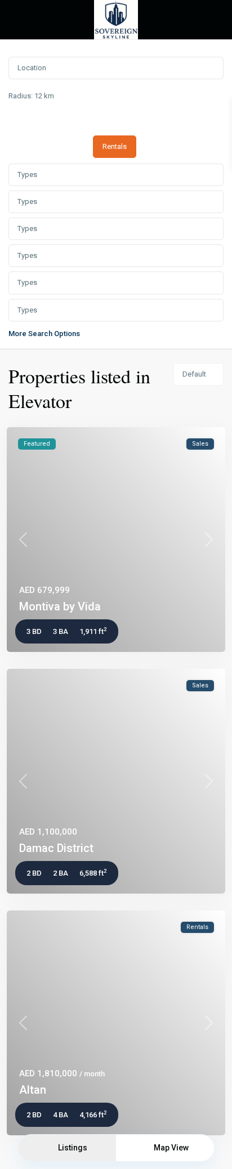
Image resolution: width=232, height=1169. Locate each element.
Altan (32, 1089)
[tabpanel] (116, 249)
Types (27, 174)
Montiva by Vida (60, 606)
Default (194, 374)
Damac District (56, 848)
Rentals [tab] (114, 146)
